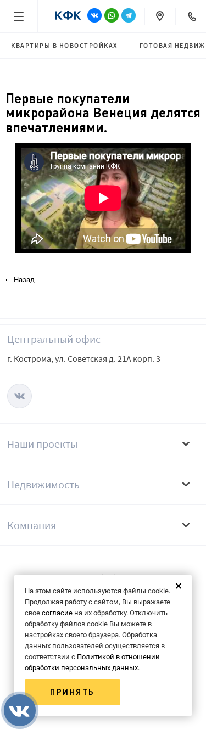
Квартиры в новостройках (64, 45)
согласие (57, 613)
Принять (72, 692)
